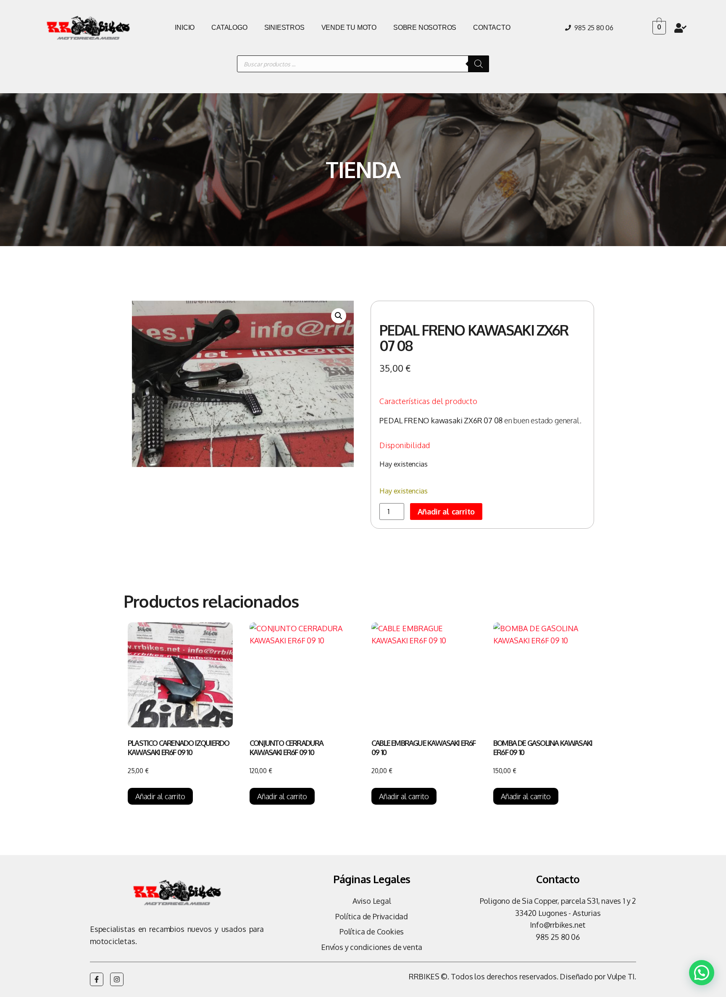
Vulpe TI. (621, 976)
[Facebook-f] (96, 979)
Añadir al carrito (446, 511)
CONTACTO (491, 27)
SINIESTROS (284, 27)
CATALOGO (229, 27)
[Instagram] (117, 979)
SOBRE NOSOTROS (424, 27)
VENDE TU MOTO (348, 27)
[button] (338, 315)
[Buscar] (478, 63)
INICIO (185, 27)
